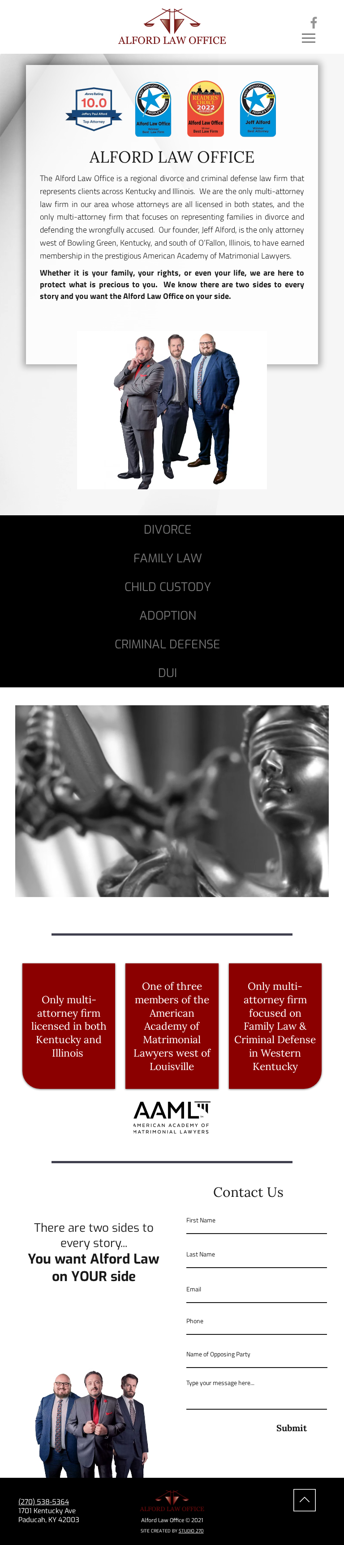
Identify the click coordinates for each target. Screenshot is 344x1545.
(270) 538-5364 (43, 1502)
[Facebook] (314, 22)
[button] (313, 887)
